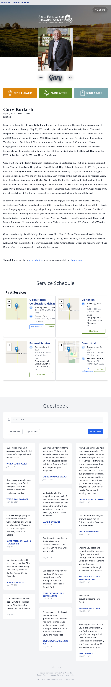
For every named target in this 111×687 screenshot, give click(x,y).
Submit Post (95, 431)
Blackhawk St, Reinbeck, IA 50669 (95, 362)
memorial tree (36, 260)
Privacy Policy (48, 675)
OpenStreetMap (58, 679)
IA (88, 325)
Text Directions (36, 327)
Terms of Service (63, 675)
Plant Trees (52, 327)
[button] (16, 306)
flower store (76, 260)
